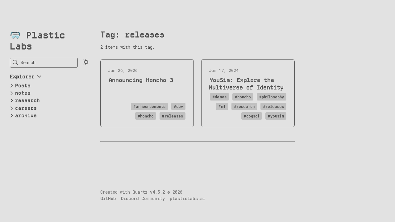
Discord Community (143, 198)
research (27, 100)
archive (26, 115)
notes (23, 93)
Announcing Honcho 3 (141, 80)
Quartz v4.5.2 (148, 192)
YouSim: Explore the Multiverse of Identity (246, 83)
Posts (23, 85)
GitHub (108, 198)
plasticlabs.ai (187, 198)
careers (26, 108)
